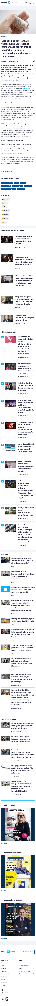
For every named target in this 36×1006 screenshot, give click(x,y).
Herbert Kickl (20, 189)
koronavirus (28, 186)
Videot (3, 980)
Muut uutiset (5, 974)
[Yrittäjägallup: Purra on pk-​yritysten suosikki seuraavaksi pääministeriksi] (5, 622)
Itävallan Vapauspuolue (8, 189)
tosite (16, 183)
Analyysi (3, 968)
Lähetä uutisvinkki (24, 971)
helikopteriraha (6, 186)
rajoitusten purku (17, 186)
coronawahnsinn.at (7, 183)
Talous (3, 966)
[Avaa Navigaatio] (34, 3)
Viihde (3, 985)
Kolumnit (4, 982)
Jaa (31, 61)
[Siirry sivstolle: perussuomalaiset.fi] (9, 999)
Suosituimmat (23, 966)
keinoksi (13, 111)
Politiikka (4, 963)
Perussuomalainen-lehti (26, 974)
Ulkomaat (4, 61)
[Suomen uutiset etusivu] (9, 3)
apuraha (22, 183)
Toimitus (21, 968)
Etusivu (21, 963)
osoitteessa (26, 88)
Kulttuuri (4, 977)
